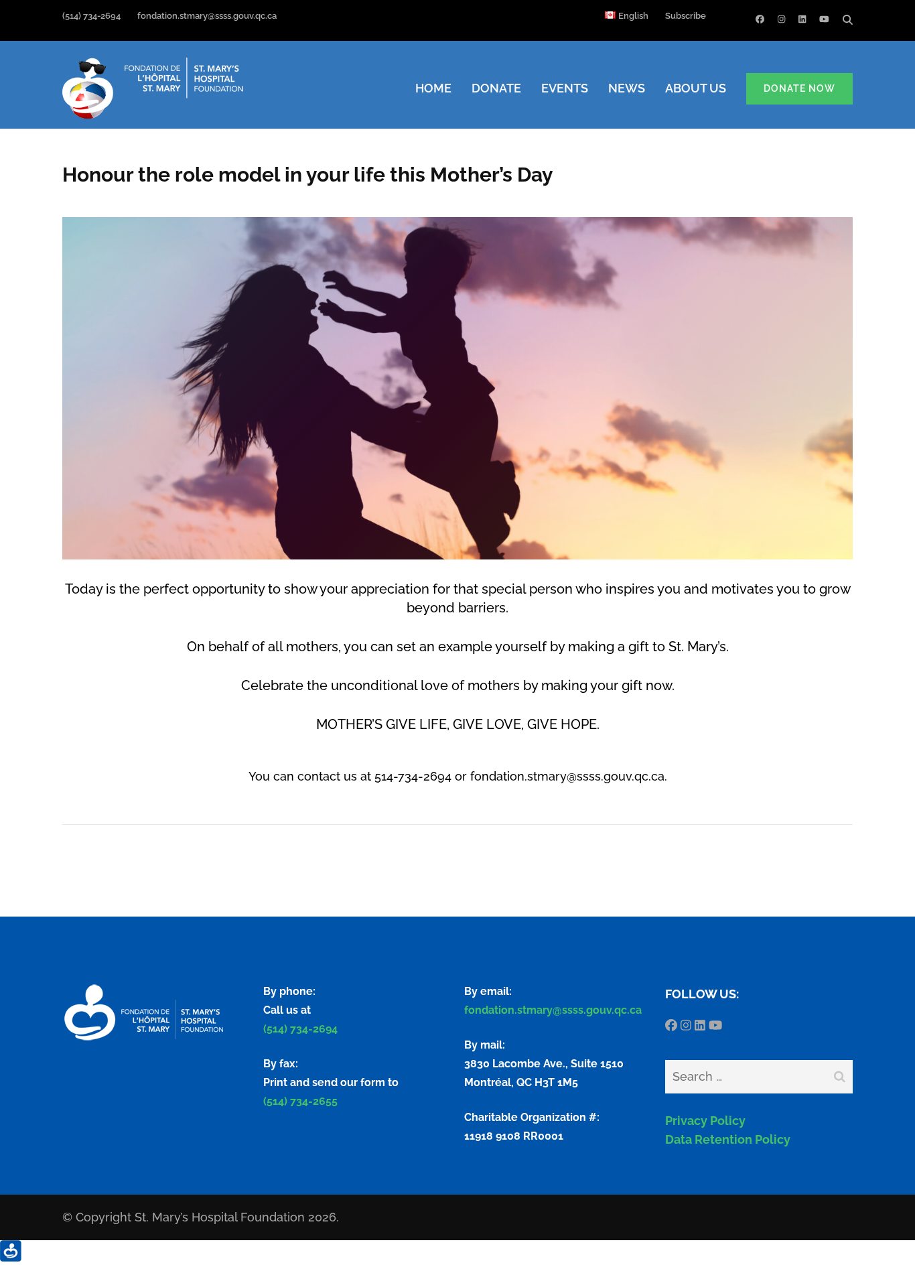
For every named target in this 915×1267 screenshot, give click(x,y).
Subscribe (685, 16)
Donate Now (799, 88)
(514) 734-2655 (300, 1101)
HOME (433, 88)
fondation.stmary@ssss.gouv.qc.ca (362, 16)
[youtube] (824, 19)
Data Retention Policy (727, 1139)
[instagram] (781, 19)
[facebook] (760, 19)
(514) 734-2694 (91, 16)
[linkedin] (802, 19)
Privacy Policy (705, 1121)
